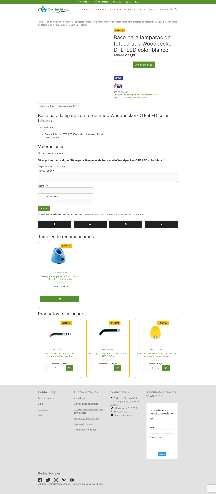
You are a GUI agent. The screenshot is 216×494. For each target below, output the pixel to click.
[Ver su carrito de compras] (171, 9)
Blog (40, 403)
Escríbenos (126, 415)
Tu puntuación (46, 166)
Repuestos (129, 9)
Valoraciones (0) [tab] (67, 106)
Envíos (137, 2)
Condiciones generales (86, 403)
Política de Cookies (84, 424)
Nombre (43, 185)
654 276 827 (103, 2)
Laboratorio (101, 9)
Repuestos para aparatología (100, 22)
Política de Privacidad (85, 429)
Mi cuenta (117, 2)
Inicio (40, 22)
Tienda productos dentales (58, 22)
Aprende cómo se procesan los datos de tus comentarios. (114, 214)
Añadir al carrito (143, 64)
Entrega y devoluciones (86, 418)
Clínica (85, 9)
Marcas (141, 9)
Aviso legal (79, 398)
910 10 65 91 (84, 2)
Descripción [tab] (47, 106)
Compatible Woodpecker (132, 97)
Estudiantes (116, 9)
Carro (128, 2)
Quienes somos (46, 398)
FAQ (40, 415)
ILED (146, 97)
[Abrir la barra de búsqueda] (176, 9)
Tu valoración (46, 171)
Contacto (163, 9)
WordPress (98, 484)
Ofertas (152, 9)
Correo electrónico (49, 196)
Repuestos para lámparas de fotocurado (136, 22)
